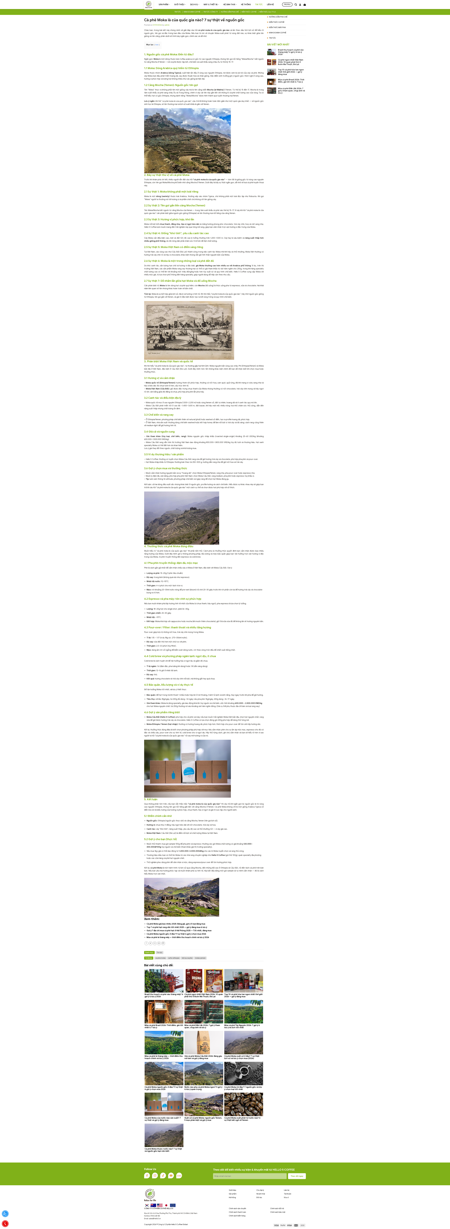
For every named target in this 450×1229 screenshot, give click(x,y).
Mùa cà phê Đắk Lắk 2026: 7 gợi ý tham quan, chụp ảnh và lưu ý (291, 90)
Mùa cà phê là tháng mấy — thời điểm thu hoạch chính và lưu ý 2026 (178, 937)
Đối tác (259, 1198)
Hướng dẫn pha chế (230, 12)
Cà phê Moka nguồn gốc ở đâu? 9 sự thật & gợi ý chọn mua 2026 (176, 934)
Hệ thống (246, 4)
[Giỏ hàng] (305, 4)
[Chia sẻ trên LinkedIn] (163, 943)
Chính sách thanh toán (237, 1212)
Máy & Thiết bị (211, 4)
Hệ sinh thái (229, 4)
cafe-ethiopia (173, 958)
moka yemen (200, 958)
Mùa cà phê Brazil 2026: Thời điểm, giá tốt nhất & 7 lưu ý (291, 81)
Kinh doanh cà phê (192, 12)
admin (167, 25)
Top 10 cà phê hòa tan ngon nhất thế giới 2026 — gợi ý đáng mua (291, 72)
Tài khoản (287, 1194)
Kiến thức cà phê (249, 12)
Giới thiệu (179, 4)
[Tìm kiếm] (296, 4)
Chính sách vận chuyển (237, 1209)
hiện (157, 45)
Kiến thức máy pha (277, 27)
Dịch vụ (194, 4)
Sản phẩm (163, 4)
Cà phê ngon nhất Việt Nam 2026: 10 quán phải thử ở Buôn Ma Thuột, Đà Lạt (290, 62)
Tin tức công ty (210, 12)
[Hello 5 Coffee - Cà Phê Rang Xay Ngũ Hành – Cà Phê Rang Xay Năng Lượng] (149, 4)
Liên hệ (270, 4)
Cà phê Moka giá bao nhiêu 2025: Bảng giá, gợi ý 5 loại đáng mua (176, 924)
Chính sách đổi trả (277, 1209)
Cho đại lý (260, 1190)
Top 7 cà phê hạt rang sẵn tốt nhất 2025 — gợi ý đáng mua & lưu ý (177, 927)
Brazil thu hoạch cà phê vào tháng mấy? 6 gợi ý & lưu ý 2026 (291, 52)
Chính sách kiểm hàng (237, 1216)
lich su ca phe (187, 958)
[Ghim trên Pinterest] (159, 943)
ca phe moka (160, 958)
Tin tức (259, 4)
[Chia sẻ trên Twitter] (150, 943)
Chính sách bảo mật (277, 1212)
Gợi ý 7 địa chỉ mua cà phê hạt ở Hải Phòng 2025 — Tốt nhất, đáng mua (179, 930)
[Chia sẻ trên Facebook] (146, 943)
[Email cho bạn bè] (155, 943)
